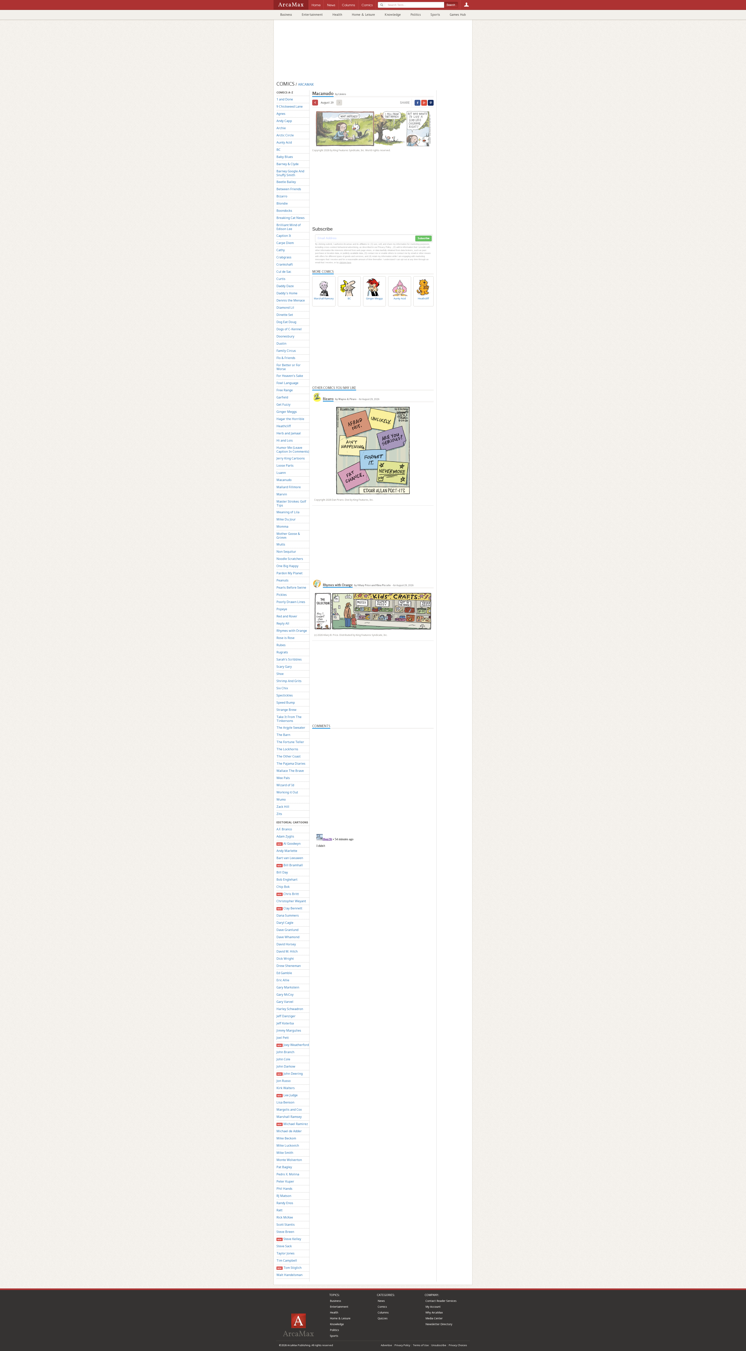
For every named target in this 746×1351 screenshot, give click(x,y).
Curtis (280, 279)
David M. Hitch (287, 951)
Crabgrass (283, 257)
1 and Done (284, 99)
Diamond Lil (285, 307)
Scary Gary (284, 666)
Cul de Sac (283, 271)
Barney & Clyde (287, 164)
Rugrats (282, 652)
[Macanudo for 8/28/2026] (315, 102)
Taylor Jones (285, 1253)
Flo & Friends (285, 358)
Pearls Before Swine (291, 587)
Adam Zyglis (285, 836)
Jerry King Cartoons (290, 458)
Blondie (282, 203)
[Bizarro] (317, 397)
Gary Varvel (284, 1002)
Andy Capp (284, 121)
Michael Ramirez (292, 1124)
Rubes (281, 645)
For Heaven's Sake (289, 376)
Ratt (279, 1210)
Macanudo (284, 480)
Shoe (280, 674)
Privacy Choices (458, 1345)
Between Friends (288, 189)
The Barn (283, 735)
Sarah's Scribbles (289, 659)
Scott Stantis (285, 1224)
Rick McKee (284, 1217)
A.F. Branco (284, 829)
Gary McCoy (285, 994)
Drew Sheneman (288, 966)
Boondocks (284, 210)
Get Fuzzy (283, 404)
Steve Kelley (289, 1239)
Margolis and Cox (289, 1109)
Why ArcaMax (434, 1312)
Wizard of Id (285, 785)
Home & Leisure (363, 14)
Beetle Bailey (286, 182)
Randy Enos (284, 1203)
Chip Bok (283, 887)
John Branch (285, 1052)
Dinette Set (284, 315)
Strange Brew (286, 710)
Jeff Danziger (285, 1016)
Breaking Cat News (290, 218)
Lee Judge (287, 1095)
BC (278, 149)
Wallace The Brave (290, 771)
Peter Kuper (285, 1181)
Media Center (434, 1318)
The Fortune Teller (290, 742)
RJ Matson (283, 1196)
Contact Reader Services (441, 1301)
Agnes (280, 114)
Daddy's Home (286, 293)
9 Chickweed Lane (289, 106)
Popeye (281, 609)
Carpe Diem (285, 243)
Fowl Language (287, 383)
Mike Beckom (286, 1138)
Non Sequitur (286, 551)
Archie (281, 128)
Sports (435, 14)
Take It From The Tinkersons (289, 719)
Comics (382, 1306)
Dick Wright (285, 958)
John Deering (289, 1073)
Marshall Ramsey (289, 1117)
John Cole (283, 1059)
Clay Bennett (289, 908)
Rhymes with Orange (291, 630)
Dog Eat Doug (286, 322)
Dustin (281, 343)
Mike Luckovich (287, 1145)
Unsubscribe (438, 1345)
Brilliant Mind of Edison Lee (288, 227)
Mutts (280, 544)
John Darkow (285, 1066)
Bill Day (282, 872)
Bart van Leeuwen (289, 858)
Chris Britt (288, 894)
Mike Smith (284, 1153)
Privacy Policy (402, 1345)
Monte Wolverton (289, 1160)
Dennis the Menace (290, 300)
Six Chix (282, 688)
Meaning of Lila (287, 512)
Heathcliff (283, 426)
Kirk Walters (285, 1088)
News (381, 1301)
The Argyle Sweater (290, 727)
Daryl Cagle (284, 922)
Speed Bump (285, 702)
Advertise (386, 1345)
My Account (433, 1306)
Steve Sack (284, 1246)
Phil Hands (284, 1188)
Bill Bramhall (290, 865)
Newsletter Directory (438, 1324)
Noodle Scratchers (289, 559)
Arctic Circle (285, 135)
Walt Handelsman (289, 1275)
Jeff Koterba (285, 1023)
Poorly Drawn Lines (290, 602)
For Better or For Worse (288, 367)
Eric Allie (282, 980)
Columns (383, 1312)
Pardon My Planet (289, 573)
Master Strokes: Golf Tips (291, 503)
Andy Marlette (286, 851)
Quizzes (383, 1318)
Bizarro (281, 196)
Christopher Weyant (291, 901)
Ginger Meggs (286, 412)
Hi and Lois (284, 440)
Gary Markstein (287, 987)
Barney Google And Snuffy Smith (290, 173)
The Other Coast (288, 756)
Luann (281, 473)
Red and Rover (286, 616)
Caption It (283, 236)
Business (286, 14)
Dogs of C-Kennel (289, 329)
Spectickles (284, 695)
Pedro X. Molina (287, 1174)
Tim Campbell (286, 1260)
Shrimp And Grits (289, 681)
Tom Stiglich (289, 1268)
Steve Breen (285, 1232)
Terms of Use (421, 1345)
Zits (279, 814)
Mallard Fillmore (288, 487)
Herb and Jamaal (288, 433)
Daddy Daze (285, 286)
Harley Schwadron (289, 1009)
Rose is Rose (285, 638)
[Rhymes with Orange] (317, 583)
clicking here (345, 262)
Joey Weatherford (293, 1045)
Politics (415, 14)
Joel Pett (282, 1037)
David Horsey (286, 944)
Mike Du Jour (286, 519)
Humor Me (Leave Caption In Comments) (292, 449)
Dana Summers (287, 915)
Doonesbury (285, 336)
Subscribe (423, 238)
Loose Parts (285, 465)
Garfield (282, 397)
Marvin (281, 494)
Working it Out (287, 792)
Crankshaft (284, 264)
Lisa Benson (285, 1102)
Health (337, 14)
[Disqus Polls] (373, 777)
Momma (282, 526)
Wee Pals (283, 778)
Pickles (281, 595)
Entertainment (312, 14)
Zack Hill (282, 806)
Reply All (282, 623)
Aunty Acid (284, 142)
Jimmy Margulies (288, 1030)
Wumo (281, 799)
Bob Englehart (286, 879)
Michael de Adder (289, 1131)
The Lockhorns (287, 749)
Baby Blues (284, 157)
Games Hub (458, 14)
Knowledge (393, 14)
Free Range (284, 390)
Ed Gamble (284, 973)
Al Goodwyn (288, 843)
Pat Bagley (284, 1167)
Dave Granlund (287, 930)
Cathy (280, 250)
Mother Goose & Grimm (288, 536)
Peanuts (282, 580)
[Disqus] (373, 881)
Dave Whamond (287, 937)
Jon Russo (283, 1081)
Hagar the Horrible (290, 419)
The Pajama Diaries (290, 763)
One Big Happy (287, 566)
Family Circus (286, 351)
